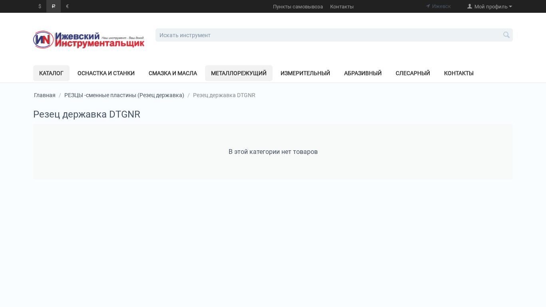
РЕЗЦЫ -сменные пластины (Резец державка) (124, 95)
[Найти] (507, 35)
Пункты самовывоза (298, 7)
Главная (45, 95)
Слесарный (413, 73)
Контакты (342, 7)
